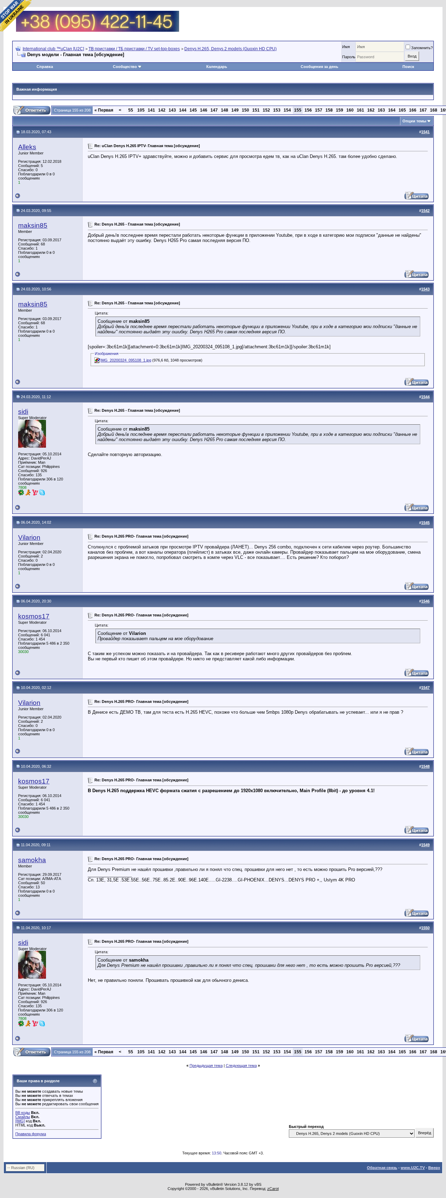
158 (329, 110)
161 (360, 110)
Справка (45, 67)
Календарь (216, 67)
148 (224, 110)
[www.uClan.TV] (97, 13)
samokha (32, 860)
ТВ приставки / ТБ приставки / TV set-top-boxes (134, 48)
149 (235, 110)
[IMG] (20, 1121)
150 (245, 110)
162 (371, 110)
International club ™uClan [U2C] (53, 48)
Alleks (27, 147)
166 (412, 110)
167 (423, 110)
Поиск (408, 67)
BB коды (22, 1112)
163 (381, 110)
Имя (346, 47)
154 (287, 110)
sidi (23, 411)
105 (141, 110)
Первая (103, 110)
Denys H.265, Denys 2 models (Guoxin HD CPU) (230, 48)
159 (339, 110)
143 (172, 110)
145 (193, 110)
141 (151, 110)
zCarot (273, 1188)
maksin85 (32, 225)
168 (433, 110)
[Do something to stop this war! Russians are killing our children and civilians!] (15, 15)
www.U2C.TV (413, 1168)
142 (162, 110)
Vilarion (29, 537)
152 (266, 110)
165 (402, 110)
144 (182, 110)
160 (350, 110)
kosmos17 (33, 616)
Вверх (434, 1168)
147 (214, 110)
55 (130, 110)
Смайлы (22, 1117)
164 (391, 110)
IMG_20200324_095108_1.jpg (125, 360)
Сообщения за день (319, 67)
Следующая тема (241, 1065)
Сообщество (125, 67)
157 (318, 110)
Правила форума (30, 1134)
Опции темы (414, 121)
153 (276, 110)
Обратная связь (382, 1168)
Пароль (348, 57)
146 (203, 110)
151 (256, 110)
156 (308, 110)
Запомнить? (422, 48)
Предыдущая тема (206, 1065)
